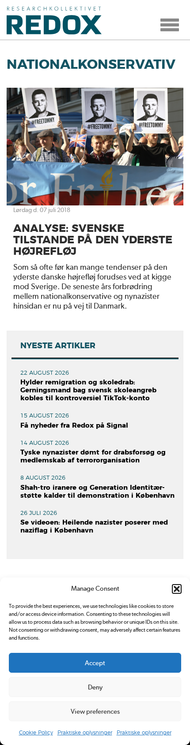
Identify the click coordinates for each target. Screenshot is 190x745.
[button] (176, 589)
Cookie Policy (36, 732)
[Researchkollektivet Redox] (57, 20)
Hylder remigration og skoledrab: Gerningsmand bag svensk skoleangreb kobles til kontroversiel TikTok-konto (88, 390)
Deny (95, 687)
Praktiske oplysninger (84, 732)
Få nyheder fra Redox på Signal (74, 425)
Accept (95, 663)
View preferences (95, 711)
